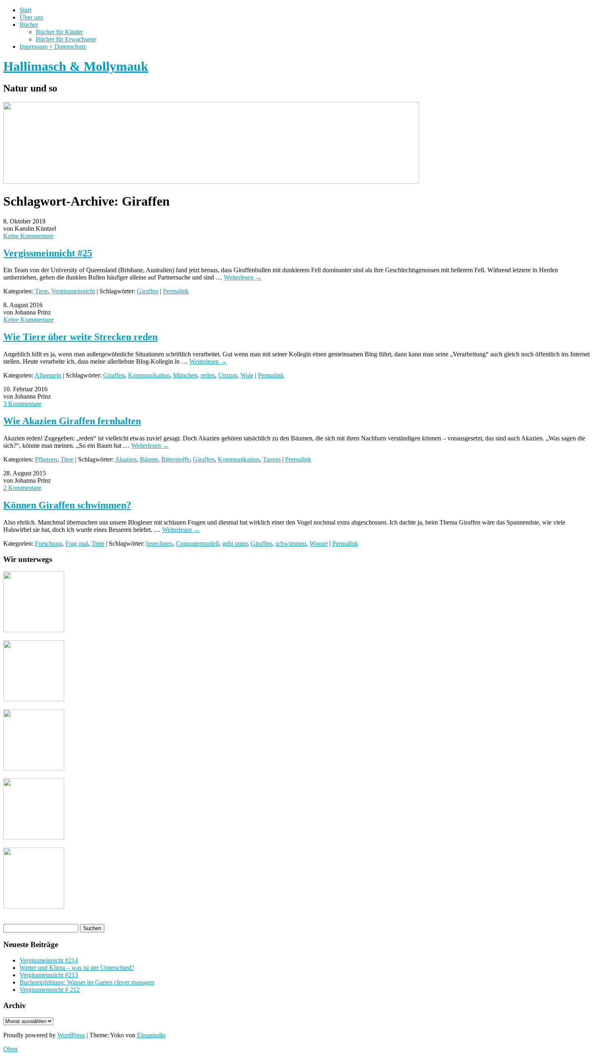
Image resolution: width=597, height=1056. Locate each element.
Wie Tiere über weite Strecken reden (80, 337)
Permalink (176, 291)
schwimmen (290, 543)
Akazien (125, 459)
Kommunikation (149, 375)
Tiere (41, 291)
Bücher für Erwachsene (66, 39)
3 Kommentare (22, 403)
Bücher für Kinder (59, 31)
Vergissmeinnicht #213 (48, 974)
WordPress (71, 1035)
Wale (246, 375)
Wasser (318, 543)
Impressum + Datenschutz (52, 46)
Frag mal (76, 543)
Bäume (149, 459)
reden (208, 375)
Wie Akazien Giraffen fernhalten (72, 421)
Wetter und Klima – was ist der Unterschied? (76, 967)
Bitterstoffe (175, 459)
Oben (10, 1048)
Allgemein (48, 375)
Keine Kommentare (28, 235)
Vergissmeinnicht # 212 (49, 989)
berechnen (159, 543)
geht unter (234, 543)
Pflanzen (46, 459)
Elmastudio (151, 1035)
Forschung (48, 543)
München (185, 375)
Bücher (28, 24)
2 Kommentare (22, 487)
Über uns (31, 17)
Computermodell (197, 543)
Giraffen (147, 291)
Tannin (272, 459)
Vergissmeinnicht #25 (47, 253)
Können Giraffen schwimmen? (67, 505)
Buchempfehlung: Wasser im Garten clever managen (86, 982)
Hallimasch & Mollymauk (75, 66)
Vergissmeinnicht (73, 291)
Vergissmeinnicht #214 (48, 960)
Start (25, 10)
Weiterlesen (243, 277)
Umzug (227, 375)
